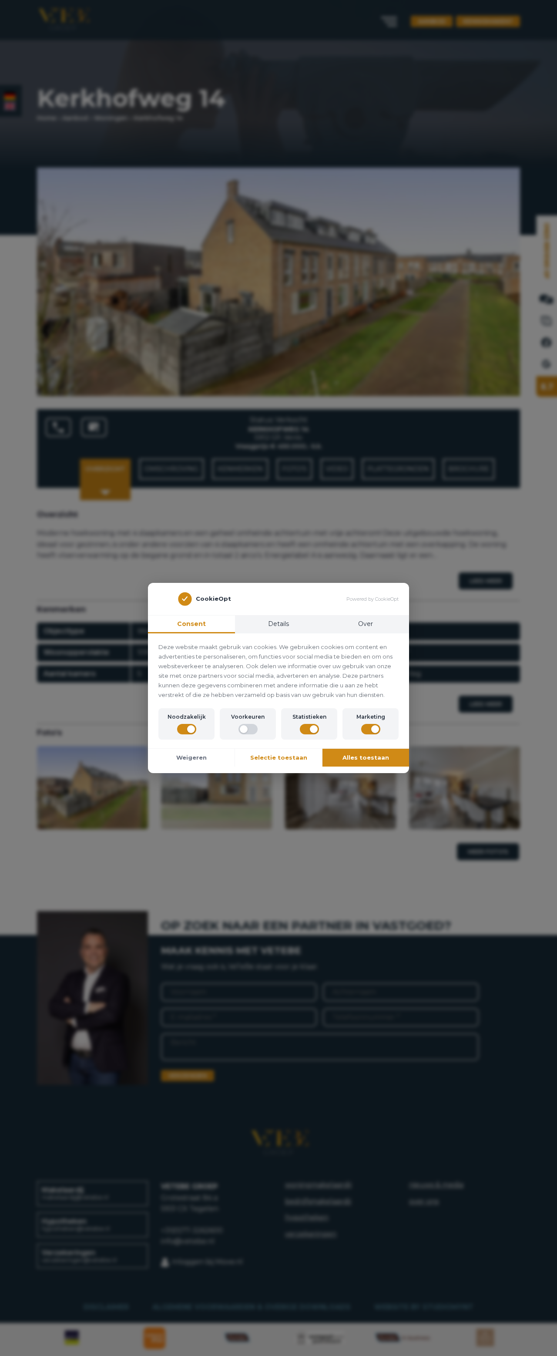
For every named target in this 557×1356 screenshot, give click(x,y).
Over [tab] (365, 624)
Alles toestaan (365, 757)
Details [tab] (278, 624)
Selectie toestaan (278, 757)
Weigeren (191, 757)
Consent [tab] (191, 624)
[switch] (186, 729)
